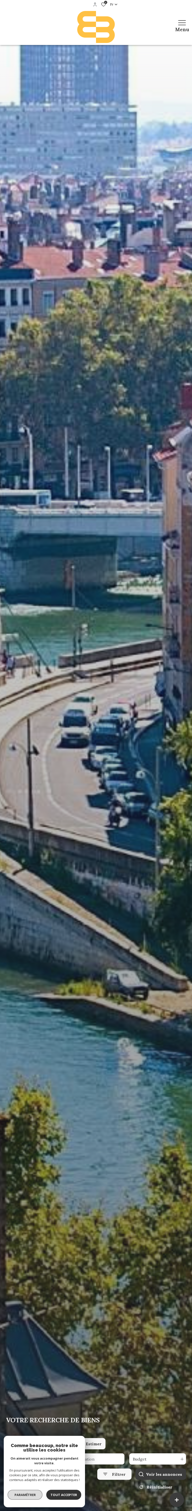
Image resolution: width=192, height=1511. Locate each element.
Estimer (94, 1443)
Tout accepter (63, 1495)
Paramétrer (25, 1495)
